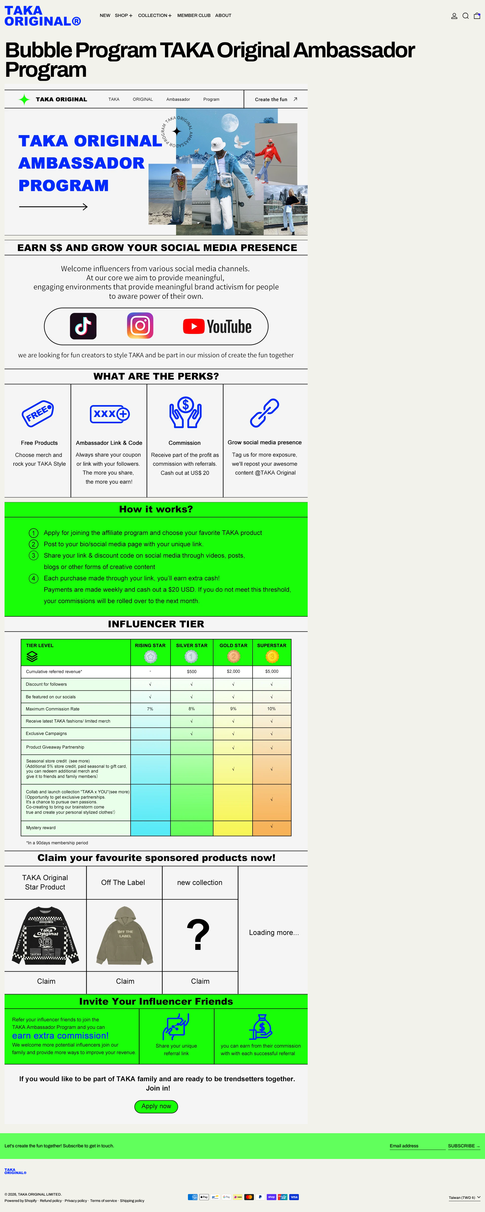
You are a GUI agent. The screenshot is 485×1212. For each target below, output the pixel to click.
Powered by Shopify (21, 1201)
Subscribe (461, 1145)
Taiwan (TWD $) (462, 1198)
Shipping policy (132, 1201)
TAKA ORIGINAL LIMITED (39, 1194)
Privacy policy (76, 1201)
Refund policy (51, 1201)
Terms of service (103, 1201)
